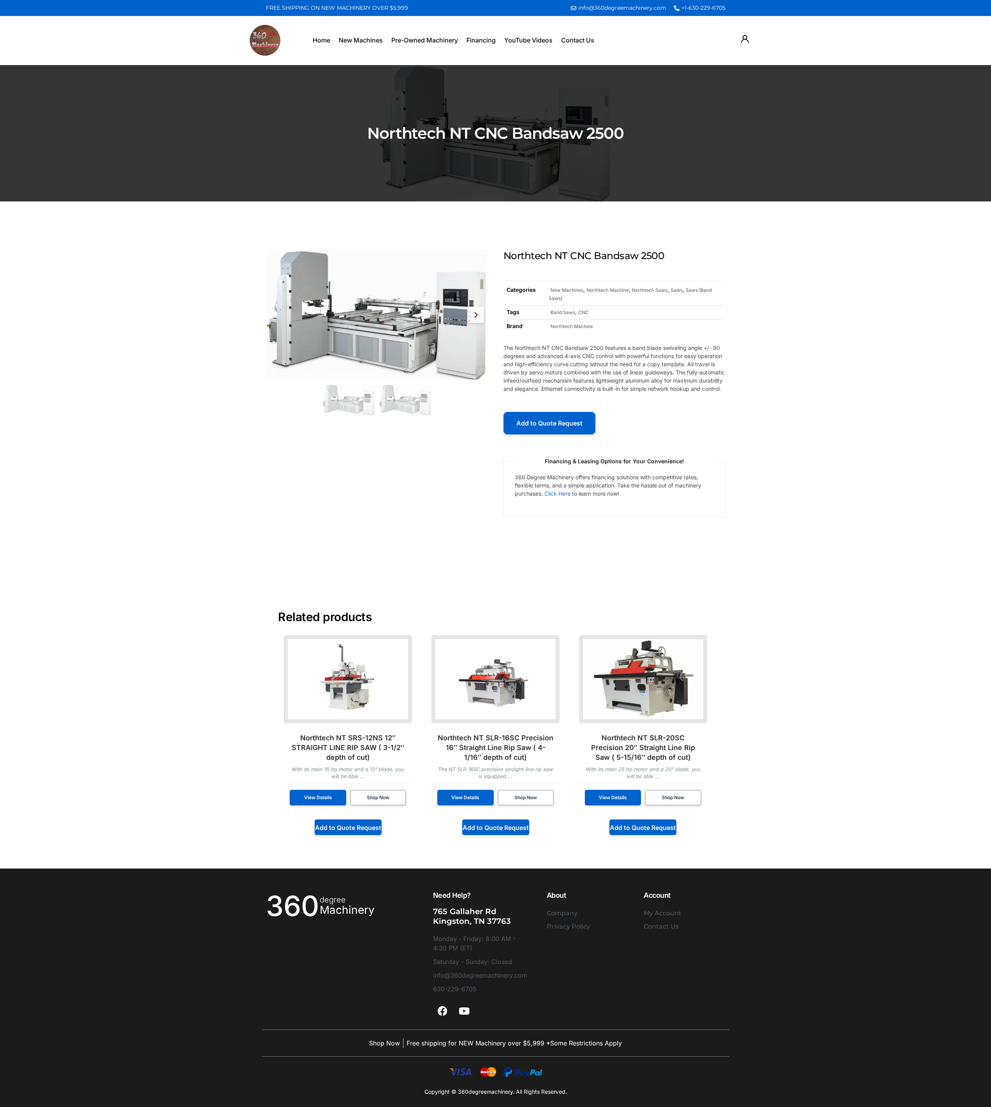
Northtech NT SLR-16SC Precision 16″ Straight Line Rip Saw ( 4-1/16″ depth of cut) (495, 747)
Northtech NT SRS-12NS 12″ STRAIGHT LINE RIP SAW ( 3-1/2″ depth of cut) (348, 747)
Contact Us (577, 40)
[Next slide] (476, 315)
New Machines (361, 40)
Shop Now (378, 797)
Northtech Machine (607, 290)
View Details (318, 797)
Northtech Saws (649, 290)
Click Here (557, 493)
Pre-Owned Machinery (424, 40)
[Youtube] (464, 1011)
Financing (481, 40)
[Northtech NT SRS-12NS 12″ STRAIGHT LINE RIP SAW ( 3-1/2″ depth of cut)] (348, 679)
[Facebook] (442, 1011)
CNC (583, 312)
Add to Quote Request (549, 423)
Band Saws (563, 312)
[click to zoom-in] (377, 315)
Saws (677, 290)
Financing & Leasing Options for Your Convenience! (614, 461)
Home (321, 40)
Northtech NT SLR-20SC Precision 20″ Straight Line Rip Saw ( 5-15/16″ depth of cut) (643, 747)
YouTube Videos (528, 40)
